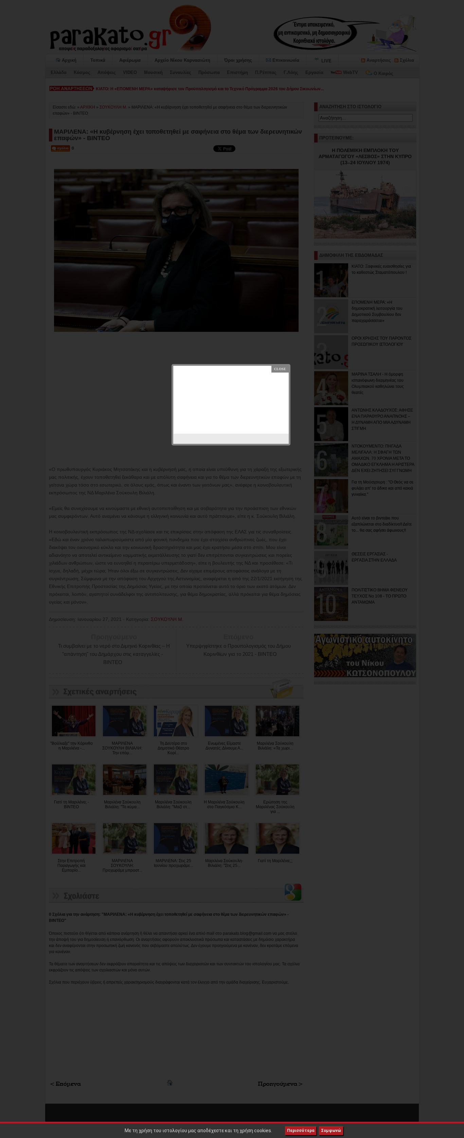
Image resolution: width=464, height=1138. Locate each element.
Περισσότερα (300, 1130)
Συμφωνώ (331, 1130)
